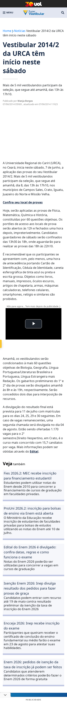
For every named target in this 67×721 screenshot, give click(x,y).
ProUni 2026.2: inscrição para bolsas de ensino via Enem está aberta (32, 511)
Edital (34, 451)
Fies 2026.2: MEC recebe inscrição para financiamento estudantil (30, 475)
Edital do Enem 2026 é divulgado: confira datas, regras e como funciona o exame (30, 552)
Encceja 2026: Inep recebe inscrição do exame (32, 625)
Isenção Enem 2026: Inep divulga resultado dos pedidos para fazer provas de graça (30, 588)
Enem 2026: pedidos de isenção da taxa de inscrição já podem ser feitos (33, 664)
